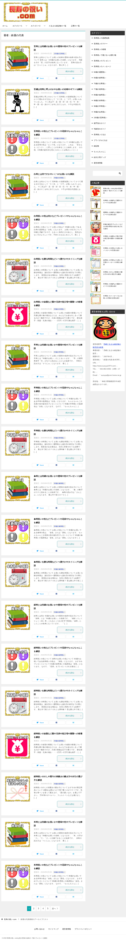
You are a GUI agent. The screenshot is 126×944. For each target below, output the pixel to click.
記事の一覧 (75, 26)
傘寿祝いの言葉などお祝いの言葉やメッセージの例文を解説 (112, 262)
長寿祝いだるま (100, 135)
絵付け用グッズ (100, 157)
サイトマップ (53, 929)
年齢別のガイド (100, 129)
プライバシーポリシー (83, 929)
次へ (54, 908)
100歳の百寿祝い (60, 53)
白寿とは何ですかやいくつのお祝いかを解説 (54, 174)
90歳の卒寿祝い (59, 352)
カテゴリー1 (17, 26)
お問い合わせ (39, 929)
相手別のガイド (100, 123)
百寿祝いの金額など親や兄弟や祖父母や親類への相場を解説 (112, 238)
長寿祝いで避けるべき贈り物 (105, 55)
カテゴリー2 (35, 26)
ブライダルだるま (101, 140)
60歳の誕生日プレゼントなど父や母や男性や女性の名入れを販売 (113, 226)
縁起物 (96, 146)
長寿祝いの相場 (100, 49)
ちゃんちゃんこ (100, 152)
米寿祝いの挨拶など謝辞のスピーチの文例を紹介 (112, 202)
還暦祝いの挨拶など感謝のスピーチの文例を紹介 (112, 213)
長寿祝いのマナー (101, 44)
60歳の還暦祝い (100, 72)
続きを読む (70, 71)
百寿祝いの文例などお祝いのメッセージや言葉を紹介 (112, 249)
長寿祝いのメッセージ (102, 66)
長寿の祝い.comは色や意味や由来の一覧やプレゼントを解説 (113, 191)
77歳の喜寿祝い (100, 89)
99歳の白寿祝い (59, 178)
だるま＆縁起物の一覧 (57, 26)
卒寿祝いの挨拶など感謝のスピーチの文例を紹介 (112, 285)
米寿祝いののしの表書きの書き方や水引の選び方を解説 (112, 273)
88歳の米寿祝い (59, 829)
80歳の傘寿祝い (59, 483)
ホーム (5, 26)
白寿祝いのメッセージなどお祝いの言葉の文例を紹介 (112, 297)
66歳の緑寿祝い (59, 612)
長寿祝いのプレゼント (102, 61)
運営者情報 (98, 163)
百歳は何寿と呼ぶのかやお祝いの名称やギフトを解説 (58, 89)
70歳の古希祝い (100, 83)
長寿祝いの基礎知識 (101, 38)
